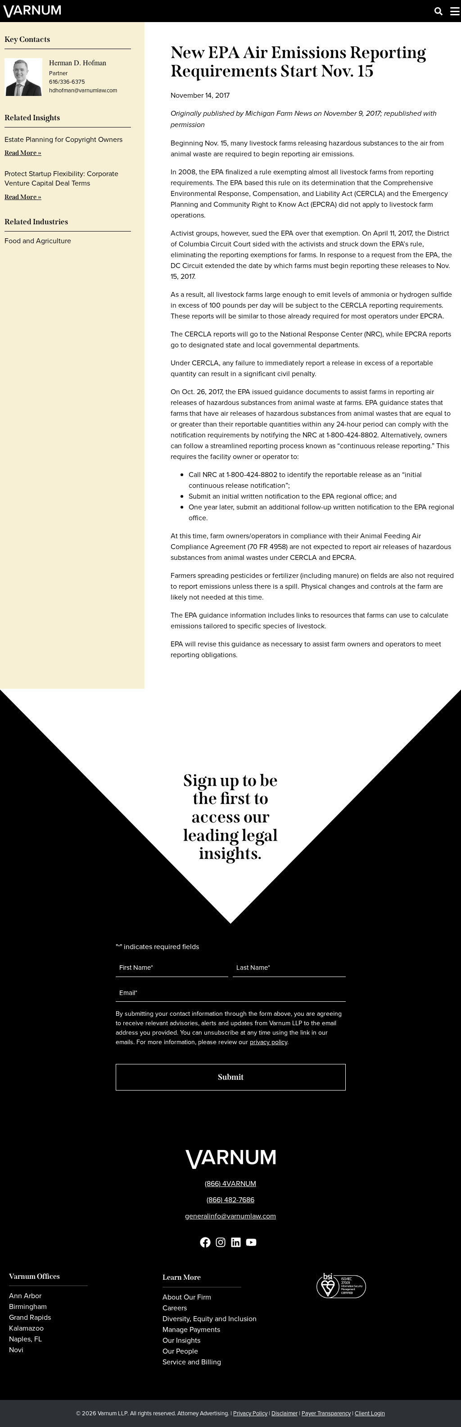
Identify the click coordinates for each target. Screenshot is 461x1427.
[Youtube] (251, 1242)
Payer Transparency (326, 1413)
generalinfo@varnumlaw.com (230, 1216)
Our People (180, 1351)
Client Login (370, 1413)
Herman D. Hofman (77, 62)
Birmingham (28, 1306)
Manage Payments (191, 1329)
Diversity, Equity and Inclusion (210, 1318)
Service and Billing (192, 1362)
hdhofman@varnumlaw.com (83, 90)
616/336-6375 (67, 81)
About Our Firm (187, 1297)
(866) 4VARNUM (230, 1183)
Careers (175, 1308)
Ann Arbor (25, 1295)
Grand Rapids (30, 1317)
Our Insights (181, 1340)
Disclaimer (284, 1413)
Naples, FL (25, 1339)
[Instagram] (220, 1242)
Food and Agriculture (38, 240)
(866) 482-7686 (230, 1199)
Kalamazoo (26, 1328)
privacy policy (268, 1041)
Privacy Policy (250, 1413)
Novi (16, 1349)
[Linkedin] (235, 1242)
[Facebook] (205, 1242)
